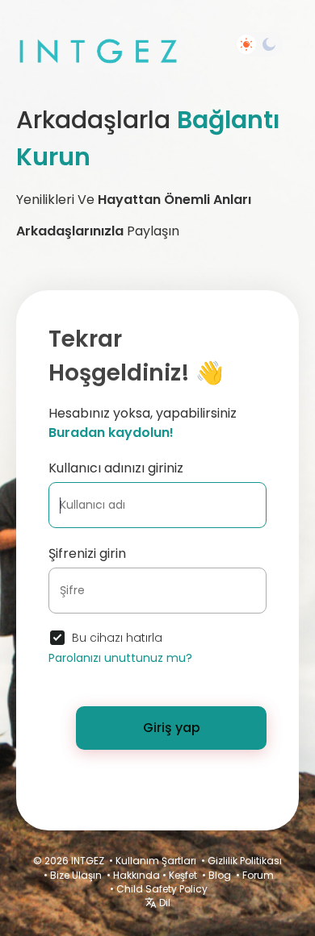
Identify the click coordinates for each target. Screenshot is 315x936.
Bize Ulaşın (76, 875)
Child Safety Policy (162, 889)
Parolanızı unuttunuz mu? (120, 658)
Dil (163, 902)
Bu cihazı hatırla (117, 638)
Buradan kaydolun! (111, 432)
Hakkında (136, 875)
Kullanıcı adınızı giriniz (115, 468)
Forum (258, 875)
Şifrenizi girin (87, 553)
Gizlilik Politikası (245, 860)
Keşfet (183, 875)
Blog (219, 875)
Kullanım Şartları (156, 860)
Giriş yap (171, 727)
